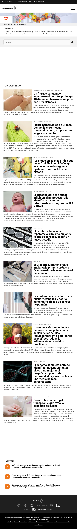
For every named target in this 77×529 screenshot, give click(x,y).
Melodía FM (34, 509)
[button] (72, 8)
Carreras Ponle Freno (10, 1)
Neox (32, 505)
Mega (45, 505)
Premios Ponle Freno (22, 1)
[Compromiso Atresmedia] (6, 19)
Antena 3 (19, 505)
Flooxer (49, 509)
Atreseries (51, 505)
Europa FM (27, 509)
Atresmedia (38, 500)
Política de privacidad (20, 522)
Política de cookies (33, 522)
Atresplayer (42, 509)
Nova (38, 505)
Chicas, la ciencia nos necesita (36, 1)
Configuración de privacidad (62, 522)
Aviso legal (10, 522)
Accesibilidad (39, 525)
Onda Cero (58, 505)
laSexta (25, 505)
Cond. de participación (46, 522)
